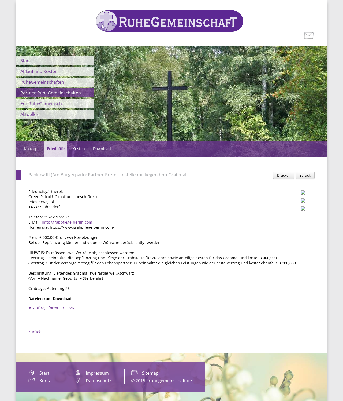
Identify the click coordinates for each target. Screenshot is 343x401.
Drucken (283, 175)
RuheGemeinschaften (42, 82)
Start (25, 61)
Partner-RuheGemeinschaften (50, 93)
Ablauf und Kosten (39, 71)
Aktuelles (29, 114)
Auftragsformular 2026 (53, 307)
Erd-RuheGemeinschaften (46, 104)
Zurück (305, 175)
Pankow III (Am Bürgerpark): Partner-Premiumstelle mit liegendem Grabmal (107, 175)
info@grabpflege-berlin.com (67, 222)
